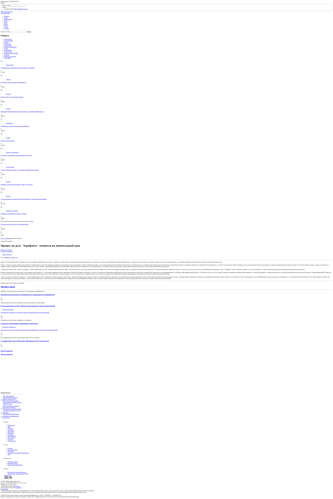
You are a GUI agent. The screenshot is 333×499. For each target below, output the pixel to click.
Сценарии (11, 434)
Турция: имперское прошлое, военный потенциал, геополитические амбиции (24, 199)
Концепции (7, 44)
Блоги (6, 25)
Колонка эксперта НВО (11, 53)
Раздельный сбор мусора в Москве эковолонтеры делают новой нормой (28, 306)
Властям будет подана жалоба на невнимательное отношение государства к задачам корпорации (29, 330)
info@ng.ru (16, 486)
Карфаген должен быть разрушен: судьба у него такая (16, 184)
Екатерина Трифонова (9, 327)
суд (17, 257)
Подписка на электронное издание (18, 474)
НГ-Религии (11, 425)
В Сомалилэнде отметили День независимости (15, 224)
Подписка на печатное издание (17, 472)
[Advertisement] (11, 374)
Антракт (10, 428)
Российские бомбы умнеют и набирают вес (13, 82)
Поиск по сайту (5, 31)
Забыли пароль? (23, 9)
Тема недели (8, 39)
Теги (9, 454)
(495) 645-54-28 (10, 484)
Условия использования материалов (18, 453)
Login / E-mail (6, 5)
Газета (6, 17)
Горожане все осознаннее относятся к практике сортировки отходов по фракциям (25, 312)
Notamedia (19, 487)
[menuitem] (168, 16)
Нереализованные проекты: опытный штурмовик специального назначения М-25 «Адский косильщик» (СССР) (12, 408)
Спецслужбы (8, 51)
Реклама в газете (12, 463)
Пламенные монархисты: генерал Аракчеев (13, 213)
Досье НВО (7, 58)
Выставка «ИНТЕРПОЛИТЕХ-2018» (11, 413)
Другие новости (6, 351)
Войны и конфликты (10, 47)
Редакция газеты (12, 450)
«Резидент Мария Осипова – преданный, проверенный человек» (20, 170)
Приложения (8, 19)
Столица (10, 439)
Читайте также (8, 287)
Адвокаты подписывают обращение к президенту (19, 323)
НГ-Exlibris (11, 430)
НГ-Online (11, 451)
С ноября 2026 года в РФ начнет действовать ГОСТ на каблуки (25, 341)
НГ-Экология (12, 441)
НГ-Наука (10, 433)
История (6, 55)
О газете (6, 28)
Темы (5, 21)
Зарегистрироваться (6, 11)
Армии (6, 48)
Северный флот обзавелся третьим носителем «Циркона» (18, 68)
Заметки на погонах (10, 56)
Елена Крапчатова (7, 309)
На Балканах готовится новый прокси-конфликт (15, 126)
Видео (6, 24)
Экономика (8, 238)
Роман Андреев (7, 254)
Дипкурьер (11, 431)
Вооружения (8, 50)
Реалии (6, 42)
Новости (6, 16)
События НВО (8, 41)
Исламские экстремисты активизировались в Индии (16, 155)
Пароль (4, 7)
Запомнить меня (9, 9)
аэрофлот (7, 257)
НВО (9, 427)
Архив (6, 27)
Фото (5, 22)
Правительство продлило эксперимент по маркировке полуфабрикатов (28, 295)
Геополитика (8, 45)
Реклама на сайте (13, 462)
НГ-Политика (12, 436)
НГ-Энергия (11, 438)
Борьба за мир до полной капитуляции (12, 97)
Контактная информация (15, 465)
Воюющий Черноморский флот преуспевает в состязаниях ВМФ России (22, 111)
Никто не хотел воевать (8, 141)
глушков (12, 257)
